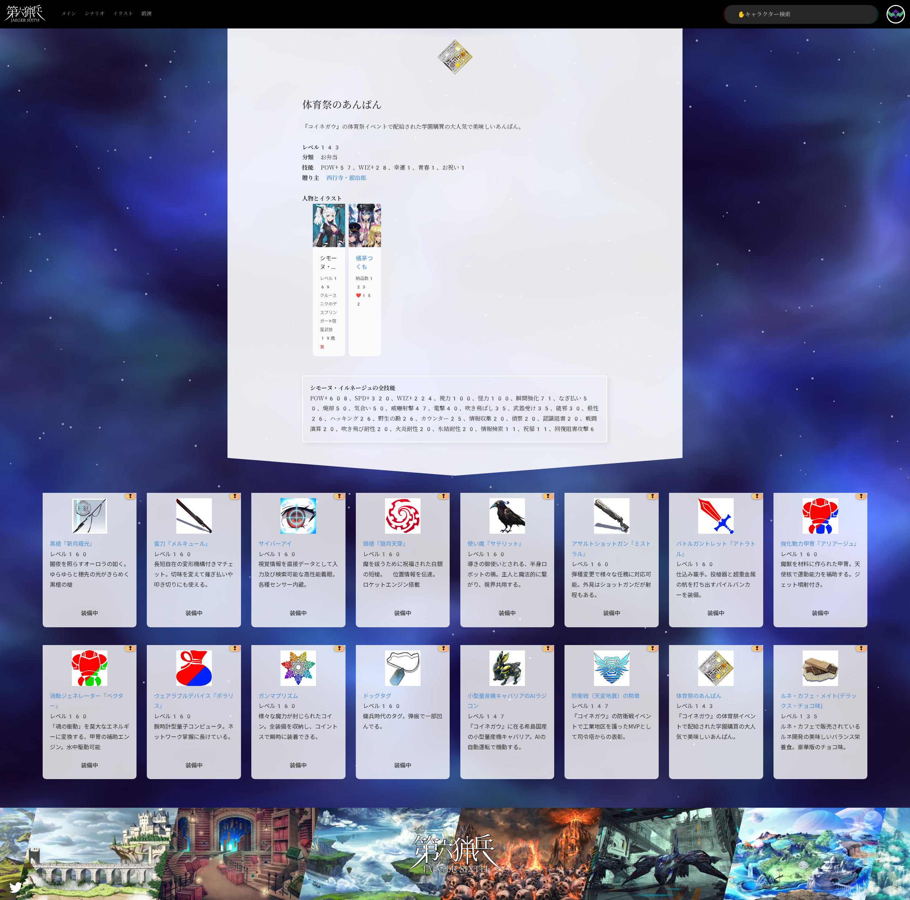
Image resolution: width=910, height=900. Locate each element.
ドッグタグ (377, 696)
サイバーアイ (275, 543)
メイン (68, 13)
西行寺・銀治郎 (346, 178)
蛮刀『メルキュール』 (182, 543)
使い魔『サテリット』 (495, 543)
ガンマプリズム (278, 696)
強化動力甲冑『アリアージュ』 (820, 543)
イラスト (123, 13)
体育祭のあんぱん (699, 696)
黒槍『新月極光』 (72, 543)
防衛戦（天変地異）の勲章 (606, 696)
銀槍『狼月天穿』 (385, 543)
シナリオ (95, 13)
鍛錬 (146, 13)
